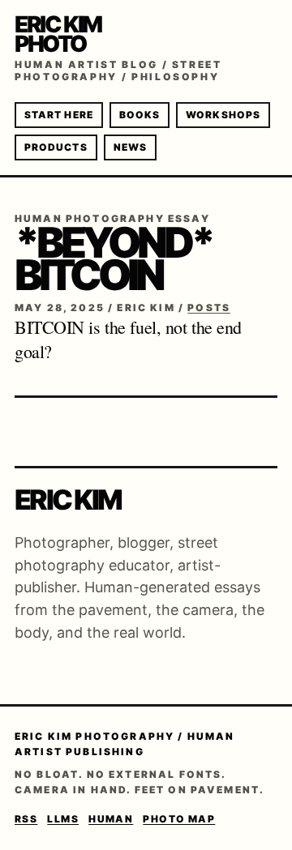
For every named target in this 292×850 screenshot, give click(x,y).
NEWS (130, 147)
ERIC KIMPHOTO (58, 34)
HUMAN (110, 819)
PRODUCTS (56, 147)
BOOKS (139, 115)
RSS (26, 819)
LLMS (63, 819)
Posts (208, 307)
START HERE (58, 115)
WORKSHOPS (223, 115)
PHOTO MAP (179, 819)
